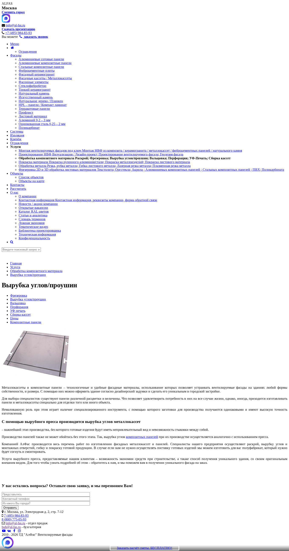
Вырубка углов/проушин (28, 299)
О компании (27, 196)
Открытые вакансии (33, 207)
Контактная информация (88, 200)
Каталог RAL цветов (34, 211)
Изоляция (17, 135)
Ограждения (28, 51)
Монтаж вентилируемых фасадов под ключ (130, 150)
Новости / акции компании (38, 204)
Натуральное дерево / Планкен (41, 101)
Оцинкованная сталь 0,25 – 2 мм (42, 124)
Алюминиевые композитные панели (45, 63)
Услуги (15, 147)
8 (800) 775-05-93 (14, 519)
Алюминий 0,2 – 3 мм (34, 120)
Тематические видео (33, 227)
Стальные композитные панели (41, 67)
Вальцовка (18, 303)
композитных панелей (142, 437)
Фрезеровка (18, 295)
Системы (16, 131)
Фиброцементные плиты (37, 70)
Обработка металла (105, 166)
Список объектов (31, 177)
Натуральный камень (34, 93)
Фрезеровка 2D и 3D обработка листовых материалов (151, 169)
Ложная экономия (31, 223)
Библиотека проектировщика (40, 230)
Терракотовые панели (34, 108)
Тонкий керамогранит (35, 89)
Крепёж (15, 139)
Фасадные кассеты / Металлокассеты (45, 78)
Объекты (16, 173)
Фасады (15, 55)
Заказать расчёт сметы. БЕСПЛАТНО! (144, 548)
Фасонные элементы (33, 82)
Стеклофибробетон (32, 86)
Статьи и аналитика (33, 215)
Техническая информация (37, 234)
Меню (14, 44)
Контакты (17, 185)
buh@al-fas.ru (11, 527)
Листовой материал (33, 116)
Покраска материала (104, 162)
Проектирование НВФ (101, 154)
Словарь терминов (32, 219)
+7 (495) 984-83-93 (18, 33)
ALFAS (7, 3)
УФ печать (17, 311)
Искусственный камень (36, 97)
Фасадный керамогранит (37, 74)
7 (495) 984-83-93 (16, 515)
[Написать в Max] (8, 543)
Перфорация (19, 307)
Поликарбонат (29, 127)
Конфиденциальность (34, 238)
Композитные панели (25, 322)
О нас (14, 192)
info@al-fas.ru (15, 25)
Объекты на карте (31, 181)
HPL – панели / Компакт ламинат (43, 105)
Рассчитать (18, 188)
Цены (14, 318)
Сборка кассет (20, 314)
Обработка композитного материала (125, 158)
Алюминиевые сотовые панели (41, 59)
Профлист (26, 112)
